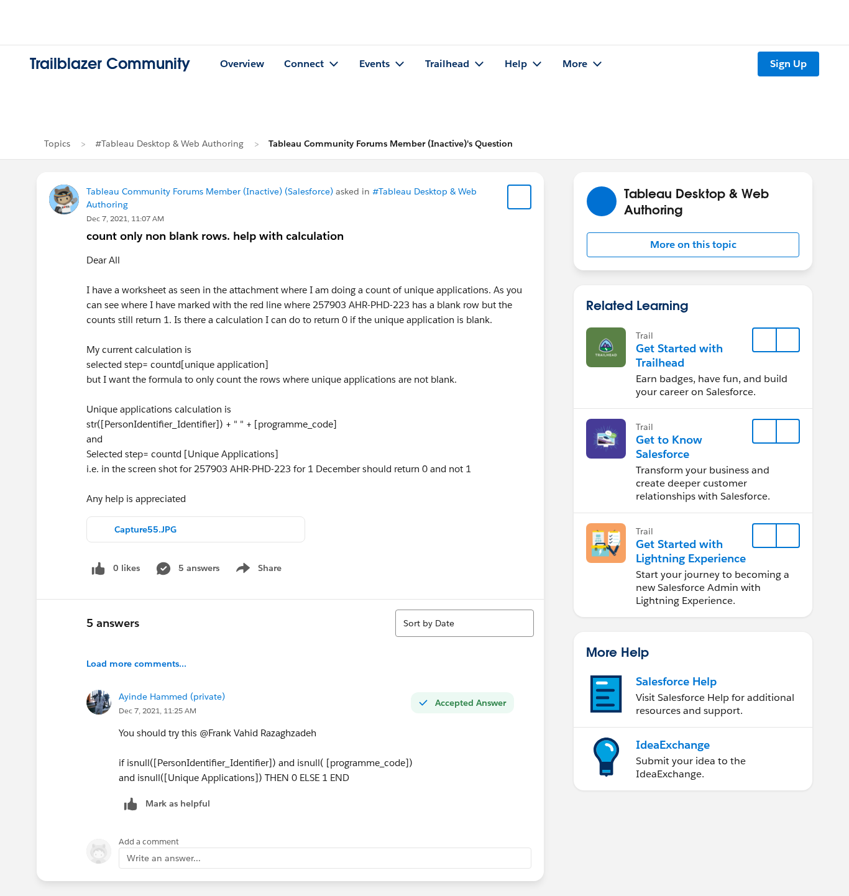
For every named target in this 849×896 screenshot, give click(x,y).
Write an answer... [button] (164, 858)
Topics (57, 143)
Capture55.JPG (145, 529)
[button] (693, 244)
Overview (242, 63)
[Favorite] (519, 197)
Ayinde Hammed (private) (172, 696)
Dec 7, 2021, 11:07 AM (125, 218)
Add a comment (149, 841)
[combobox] (464, 623)
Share (257, 570)
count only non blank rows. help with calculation (215, 236)
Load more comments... (136, 663)
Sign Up (788, 63)
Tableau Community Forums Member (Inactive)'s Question (390, 143)
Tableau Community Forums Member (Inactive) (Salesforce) (209, 191)
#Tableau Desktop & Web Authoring (169, 143)
